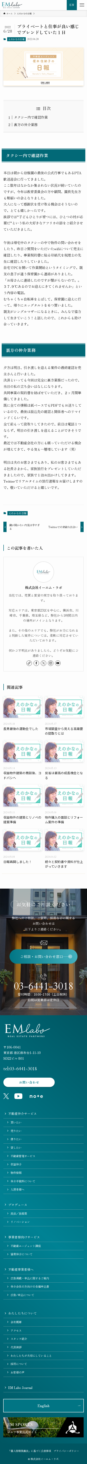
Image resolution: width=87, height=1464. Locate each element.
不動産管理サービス (23, 1156)
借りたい (16, 1139)
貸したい (16, 1148)
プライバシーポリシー (66, 1451)
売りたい (16, 1131)
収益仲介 (16, 1164)
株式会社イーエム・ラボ (43, 588)
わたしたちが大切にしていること (31, 1356)
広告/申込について (22, 1295)
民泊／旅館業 (19, 1214)
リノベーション (20, 1222)
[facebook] (36, 663)
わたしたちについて (22, 1313)
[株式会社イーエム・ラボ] (12, 5)
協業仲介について (22, 1254)
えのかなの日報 (16, 39)
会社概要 (16, 1322)
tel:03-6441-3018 (20, 1069)
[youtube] (58, 663)
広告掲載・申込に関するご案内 (30, 1278)
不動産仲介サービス (22, 1113)
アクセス (16, 1330)
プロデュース (17, 1204)
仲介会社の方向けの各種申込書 (30, 1286)
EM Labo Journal (20, 1387)
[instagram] (50, 663)
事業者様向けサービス (24, 1237)
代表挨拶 (16, 1347)
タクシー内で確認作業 (31, 117)
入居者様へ (17, 1189)
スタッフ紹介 (19, 1339)
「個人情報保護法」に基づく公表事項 (29, 1451)
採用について (19, 1364)
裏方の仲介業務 (26, 124)
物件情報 (16, 1173)
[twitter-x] (43, 663)
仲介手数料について (23, 1181)
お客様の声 (17, 1372)
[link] (29, 663)
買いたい (16, 1122)
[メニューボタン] (82, 5)
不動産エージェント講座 (26, 1246)
